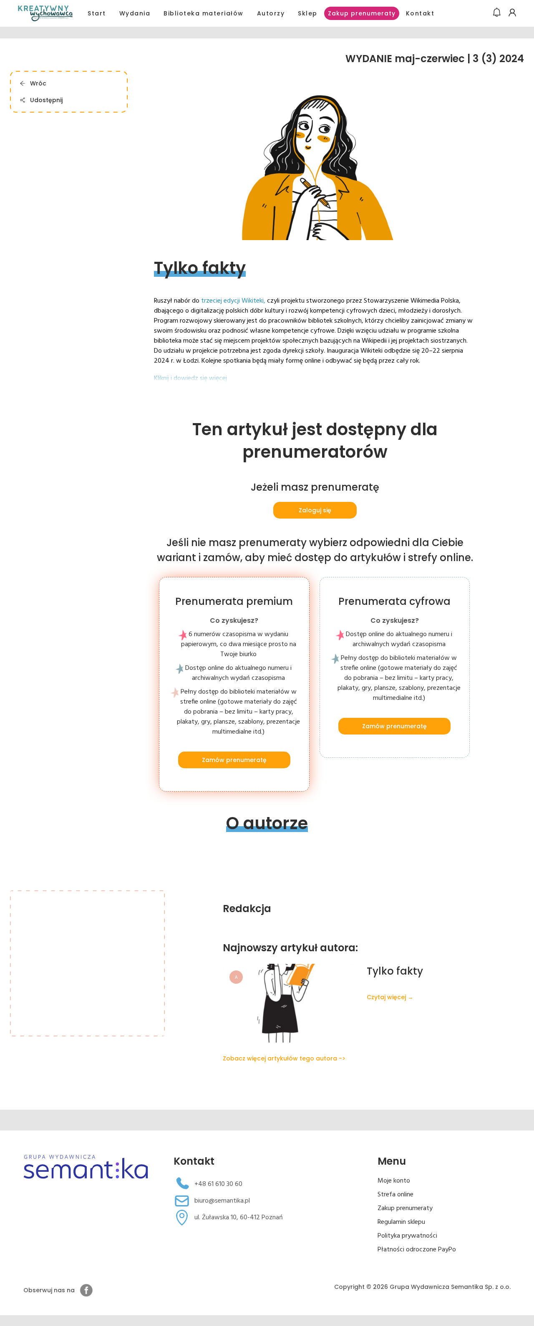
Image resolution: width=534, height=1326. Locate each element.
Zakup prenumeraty (361, 13)
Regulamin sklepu (401, 1222)
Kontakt (420, 13)
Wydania (135, 13)
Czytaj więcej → (390, 997)
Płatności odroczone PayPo (417, 1249)
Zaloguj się (315, 510)
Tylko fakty (395, 971)
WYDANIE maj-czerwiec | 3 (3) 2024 (434, 58)
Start (97, 13)
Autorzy (271, 13)
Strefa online (395, 1194)
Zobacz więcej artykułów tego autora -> (284, 1058)
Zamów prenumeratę (234, 760)
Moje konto (394, 1181)
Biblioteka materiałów (204, 13)
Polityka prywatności (407, 1236)
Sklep (307, 13)
